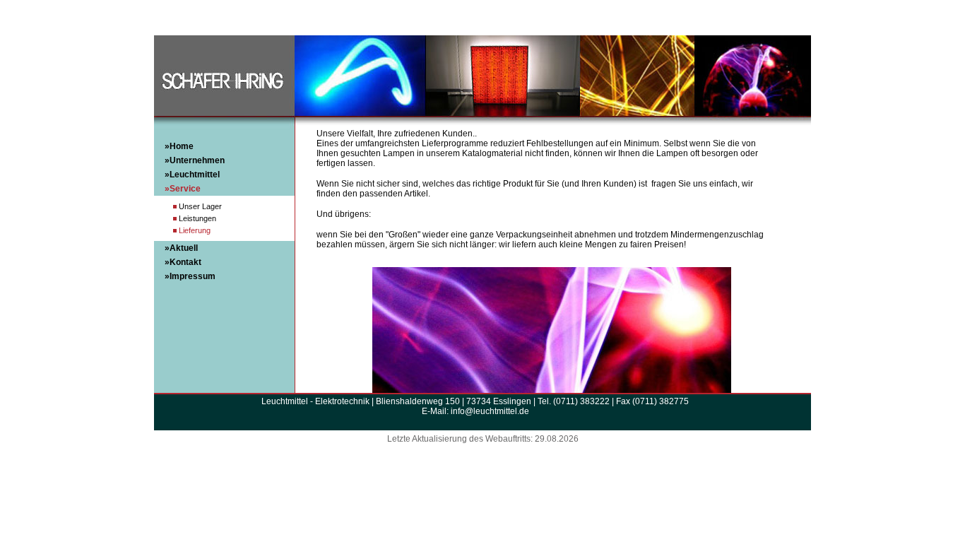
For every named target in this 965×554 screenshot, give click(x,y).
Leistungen (197, 218)
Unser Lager (200, 206)
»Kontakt (183, 262)
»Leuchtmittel (192, 174)
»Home (179, 146)
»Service (183, 189)
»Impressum (190, 276)
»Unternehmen (195, 160)
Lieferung (195, 230)
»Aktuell (181, 248)
